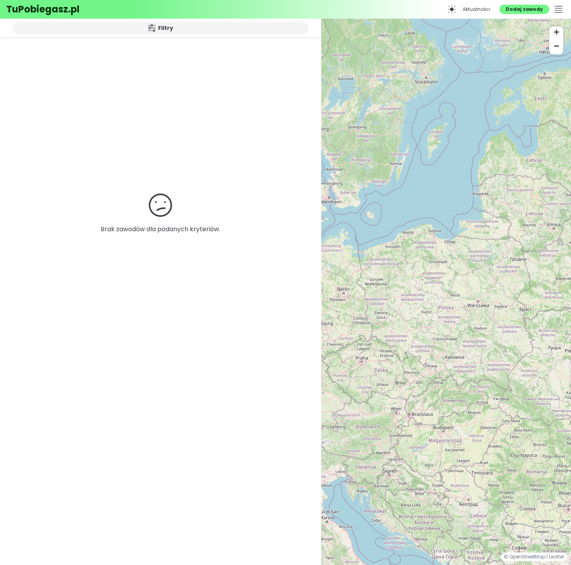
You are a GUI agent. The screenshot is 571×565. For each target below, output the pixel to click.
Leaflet (556, 556)
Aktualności (476, 9)
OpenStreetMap (528, 556)
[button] (556, 33)
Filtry (165, 28)
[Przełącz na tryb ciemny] (452, 9)
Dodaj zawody (524, 9)
